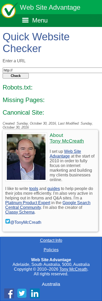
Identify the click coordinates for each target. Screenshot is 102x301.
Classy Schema (20, 212)
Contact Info (51, 240)
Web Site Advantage (50, 7)
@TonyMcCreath (25, 222)
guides (53, 188)
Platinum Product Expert (27, 202)
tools (33, 188)
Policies (51, 250)
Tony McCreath (73, 269)
